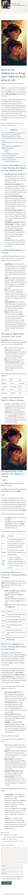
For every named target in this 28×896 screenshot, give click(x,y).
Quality (6, 150)
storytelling (14, 835)
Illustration (6, 832)
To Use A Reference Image (11, 161)
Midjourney (8, 835)
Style (6, 151)
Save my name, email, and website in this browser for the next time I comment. (13, 877)
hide (16, 129)
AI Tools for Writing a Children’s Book (12, 841)
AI (3, 835)
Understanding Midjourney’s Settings (11, 136)
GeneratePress (21, 893)
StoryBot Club (16, 4)
